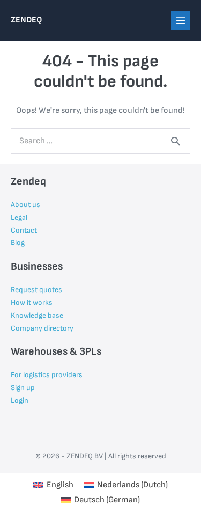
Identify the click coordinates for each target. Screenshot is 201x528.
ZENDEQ (26, 20)
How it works (32, 302)
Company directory (42, 328)
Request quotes (36, 289)
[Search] (175, 140)
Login (19, 400)
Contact (24, 230)
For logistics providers (47, 374)
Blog (18, 242)
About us (25, 204)
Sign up (23, 387)
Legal (19, 217)
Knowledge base (37, 315)
